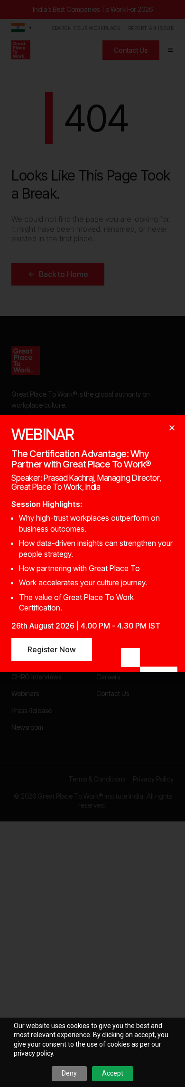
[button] (172, 427)
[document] (92, 543)
